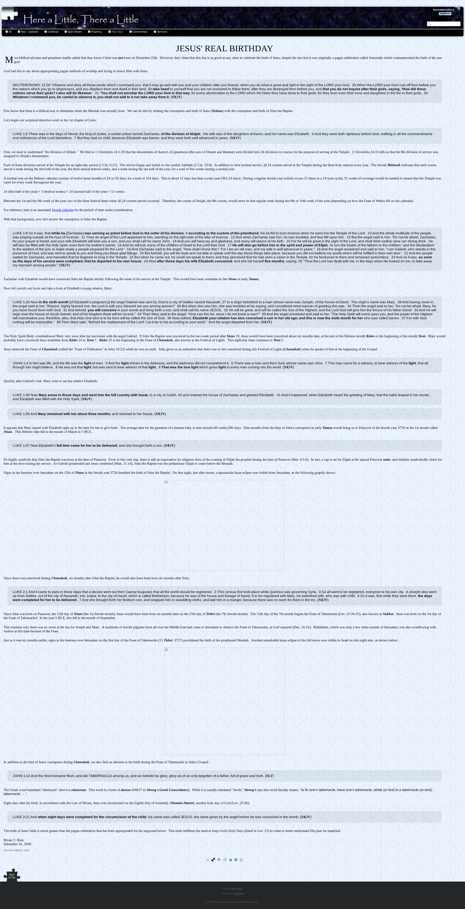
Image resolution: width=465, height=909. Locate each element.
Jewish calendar (63, 210)
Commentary (140, 31)
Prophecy (96, 31)
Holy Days (117, 31)
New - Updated (29, 31)
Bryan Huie (237, 888)
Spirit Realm (75, 31)
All (10, 31)
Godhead (53, 31)
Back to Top (12, 876)
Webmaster (238, 893)
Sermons (162, 31)
